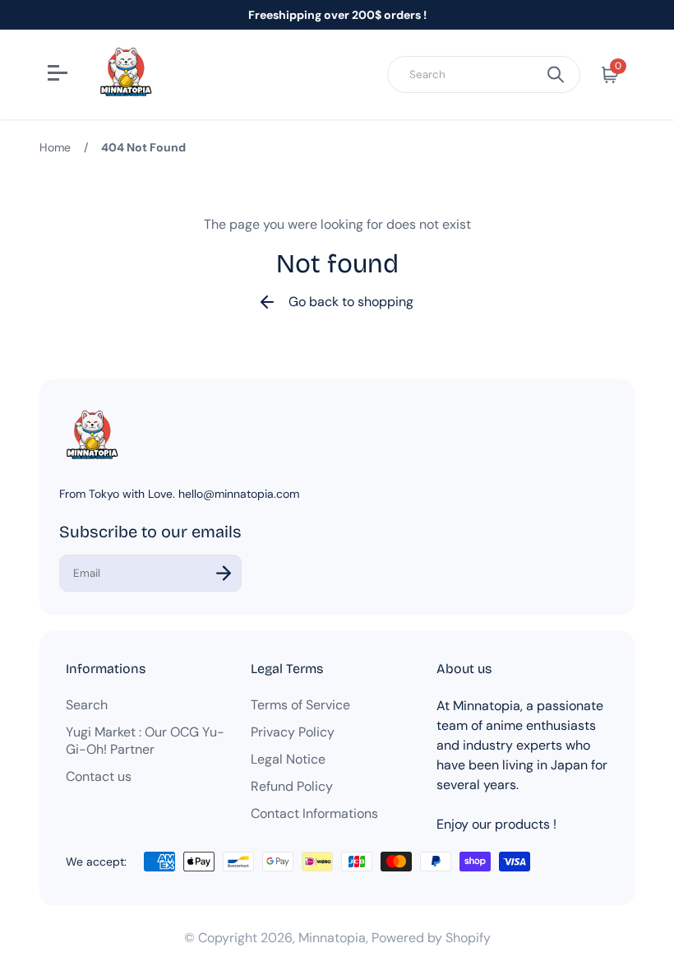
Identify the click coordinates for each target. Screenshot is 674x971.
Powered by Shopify (431, 937)
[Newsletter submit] (223, 573)
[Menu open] (59, 75)
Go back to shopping (351, 301)
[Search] (555, 74)
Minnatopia (332, 937)
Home (55, 147)
